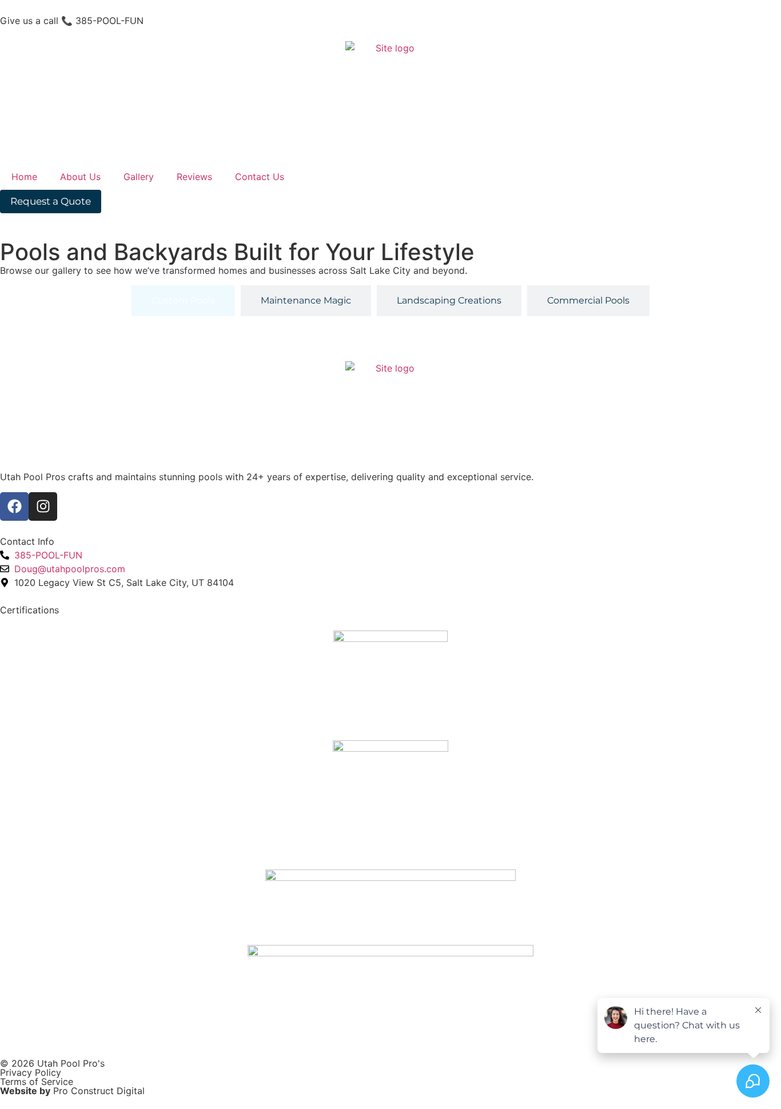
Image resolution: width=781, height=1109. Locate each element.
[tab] (183, 300)
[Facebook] (14, 506)
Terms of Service (36, 1081)
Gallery (138, 176)
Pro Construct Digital (99, 1090)
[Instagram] (43, 506)
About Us (80, 176)
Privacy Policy (30, 1072)
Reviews (194, 176)
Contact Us (259, 176)
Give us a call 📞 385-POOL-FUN (72, 20)
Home (24, 176)
